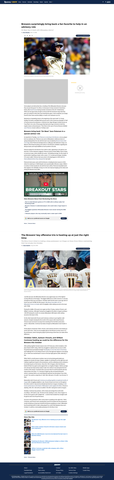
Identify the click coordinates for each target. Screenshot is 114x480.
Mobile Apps (86, 468)
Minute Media (17, 476)
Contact (58, 468)
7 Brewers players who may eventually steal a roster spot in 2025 (43, 213)
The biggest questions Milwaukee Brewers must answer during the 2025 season (45, 210)
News (19, 2)
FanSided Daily (28, 470)
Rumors (24, 2)
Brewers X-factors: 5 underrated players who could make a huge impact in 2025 (46, 206)
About (25, 468)
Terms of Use (72, 470)
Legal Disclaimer (28, 472)
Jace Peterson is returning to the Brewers (48, 137)
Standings (35, 2)
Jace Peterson (28, 128)
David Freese (33, 109)
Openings (40, 468)
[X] (105, 1)
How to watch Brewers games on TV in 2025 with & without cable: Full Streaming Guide (44, 202)
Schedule (30, 2)
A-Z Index (58, 472)
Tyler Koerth (26, 245)
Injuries (46, 2)
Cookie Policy (86, 470)
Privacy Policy (59, 470)
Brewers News (31, 223)
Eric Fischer (26, 32)
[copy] (32, 36)
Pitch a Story (41, 470)
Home (25, 223)
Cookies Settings (73, 472)
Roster (41, 2)
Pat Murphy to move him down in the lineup (54, 349)
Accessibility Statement (44, 472)
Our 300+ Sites (72, 468)
